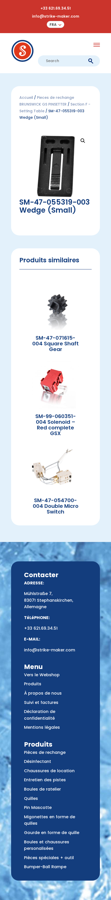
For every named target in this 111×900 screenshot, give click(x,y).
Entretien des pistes (45, 780)
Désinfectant (37, 761)
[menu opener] (96, 45)
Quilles (31, 798)
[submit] (91, 61)
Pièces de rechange (45, 752)
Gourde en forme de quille (51, 833)
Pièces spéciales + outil (49, 858)
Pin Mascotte (38, 807)
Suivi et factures (41, 702)
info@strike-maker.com (55, 16)
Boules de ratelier (42, 789)
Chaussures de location (49, 771)
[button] (56, 24)
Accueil (26, 97)
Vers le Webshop (42, 675)
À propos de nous (43, 693)
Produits (32, 684)
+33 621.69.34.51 (56, 8)
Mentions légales (42, 727)
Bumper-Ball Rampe (45, 867)
